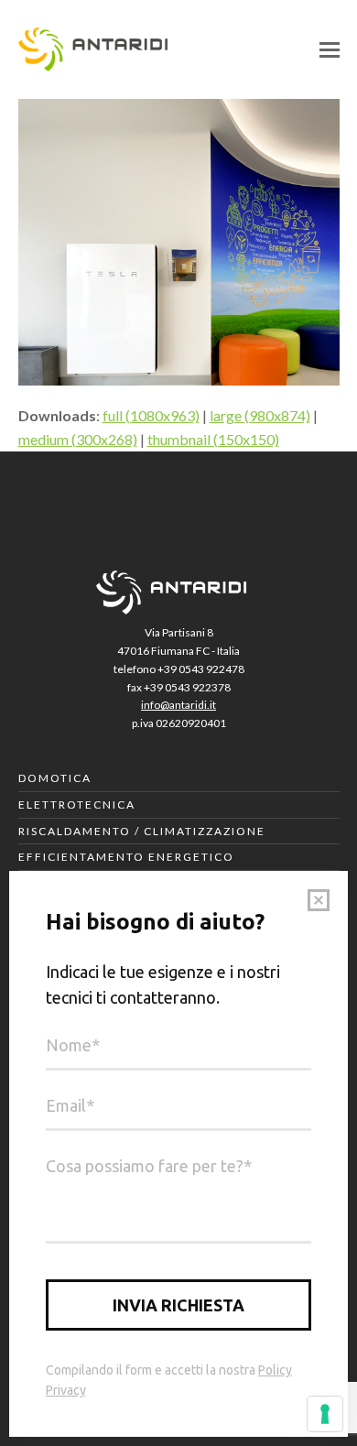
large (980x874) (260, 415)
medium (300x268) (77, 439)
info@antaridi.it (178, 705)
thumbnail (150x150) (213, 439)
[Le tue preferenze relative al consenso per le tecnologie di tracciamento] (325, 1414)
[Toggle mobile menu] (329, 49)
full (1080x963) (151, 415)
